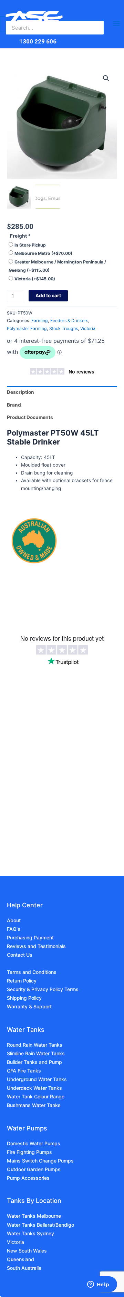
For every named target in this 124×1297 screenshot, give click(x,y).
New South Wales (27, 1251)
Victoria (34, 278)
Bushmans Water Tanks (34, 1105)
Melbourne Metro (43, 253)
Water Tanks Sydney (30, 1233)
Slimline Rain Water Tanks (36, 1053)
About (14, 920)
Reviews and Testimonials (36, 946)
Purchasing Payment (30, 937)
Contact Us (19, 955)
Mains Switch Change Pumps (40, 1161)
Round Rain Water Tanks (34, 1045)
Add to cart (48, 295)
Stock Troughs (63, 328)
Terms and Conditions (31, 972)
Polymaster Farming (27, 328)
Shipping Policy (24, 998)
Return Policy (22, 981)
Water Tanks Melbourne (34, 1216)
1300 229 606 (37, 41)
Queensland (20, 1259)
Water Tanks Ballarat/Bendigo (40, 1225)
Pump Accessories (28, 1178)
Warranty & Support (29, 1006)
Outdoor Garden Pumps (34, 1169)
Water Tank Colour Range (35, 1096)
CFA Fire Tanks (24, 1071)
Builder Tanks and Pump (34, 1062)
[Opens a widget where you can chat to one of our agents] (98, 1285)
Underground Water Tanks (37, 1079)
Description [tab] (20, 392)
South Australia (24, 1268)
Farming (39, 320)
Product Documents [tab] (30, 417)
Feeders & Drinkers (69, 320)
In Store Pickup (30, 245)
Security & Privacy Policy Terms (43, 989)
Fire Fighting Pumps (29, 1152)
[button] (106, 78)
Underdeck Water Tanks (34, 1088)
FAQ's (13, 929)
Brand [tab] (14, 405)
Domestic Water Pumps (33, 1143)
